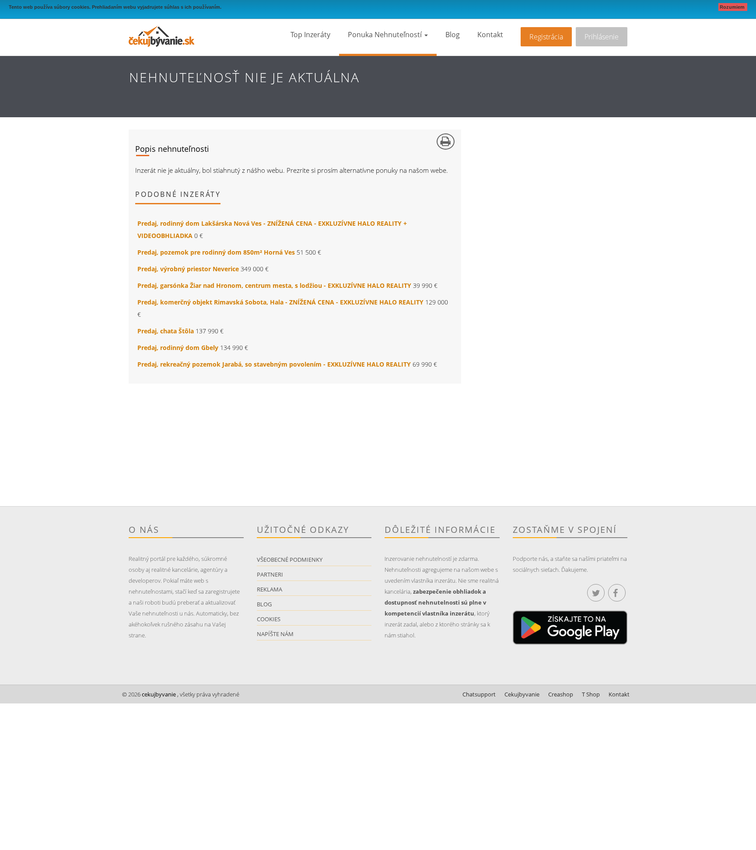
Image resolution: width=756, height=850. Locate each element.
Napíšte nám (275, 634)
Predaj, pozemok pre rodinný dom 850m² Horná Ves (216, 252)
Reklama (269, 589)
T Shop (591, 694)
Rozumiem (732, 7)
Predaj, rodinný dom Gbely (177, 347)
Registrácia (546, 37)
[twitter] (596, 593)
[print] (446, 141)
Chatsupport (479, 694)
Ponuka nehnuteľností (386, 34)
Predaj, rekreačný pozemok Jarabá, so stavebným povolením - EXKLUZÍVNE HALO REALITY (274, 364)
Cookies (268, 619)
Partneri (270, 574)
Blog (452, 34)
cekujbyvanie (158, 694)
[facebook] (617, 593)
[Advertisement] (253, 445)
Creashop (560, 694)
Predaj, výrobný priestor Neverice (188, 269)
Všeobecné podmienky (289, 559)
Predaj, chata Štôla (165, 331)
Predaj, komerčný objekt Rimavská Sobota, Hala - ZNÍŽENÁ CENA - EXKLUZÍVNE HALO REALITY (280, 302)
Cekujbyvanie (521, 694)
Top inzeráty (310, 34)
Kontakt (490, 34)
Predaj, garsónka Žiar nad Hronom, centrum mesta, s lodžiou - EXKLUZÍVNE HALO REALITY (274, 285)
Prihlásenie (601, 37)
